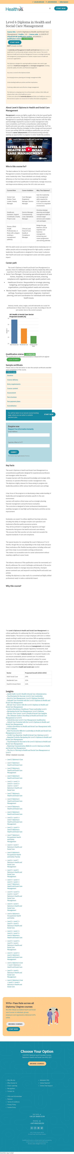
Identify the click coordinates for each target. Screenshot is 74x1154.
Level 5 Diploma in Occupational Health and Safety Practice (14, 855)
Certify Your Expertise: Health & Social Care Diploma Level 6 (28, 735)
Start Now (61, 8)
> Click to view (11, 372)
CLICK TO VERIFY (14, 359)
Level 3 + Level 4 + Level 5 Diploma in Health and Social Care (14, 829)
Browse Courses (15, 1024)
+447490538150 (52, 2)
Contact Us (10, 1091)
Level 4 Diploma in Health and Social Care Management (14, 801)
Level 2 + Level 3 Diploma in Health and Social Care (14, 847)
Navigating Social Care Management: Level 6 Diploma (25, 711)
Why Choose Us (12, 1083)
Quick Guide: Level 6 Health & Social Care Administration (26, 694)
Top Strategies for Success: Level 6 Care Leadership (25, 696)
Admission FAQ (44, 1080)
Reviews (10, 1099)
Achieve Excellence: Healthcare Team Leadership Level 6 (27, 709)
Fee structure (12, 397)
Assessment (11, 393)
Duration (10, 375)
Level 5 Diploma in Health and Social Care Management (14, 770)
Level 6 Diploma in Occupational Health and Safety (14, 916)
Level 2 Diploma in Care (15, 759)
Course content (12, 388)
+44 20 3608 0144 (37, 1116)
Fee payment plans (13, 401)
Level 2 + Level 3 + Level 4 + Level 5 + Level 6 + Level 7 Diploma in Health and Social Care (14, 786)
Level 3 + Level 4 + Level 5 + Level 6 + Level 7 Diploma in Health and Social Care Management (14, 884)
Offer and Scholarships (14, 1096)
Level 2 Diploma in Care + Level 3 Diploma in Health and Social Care (15, 965)
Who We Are (11, 1080)
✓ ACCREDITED (27, 39)
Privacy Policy (11, 1104)
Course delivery (12, 380)
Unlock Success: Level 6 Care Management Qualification (26, 720)
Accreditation (12, 406)
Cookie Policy (11, 1107)
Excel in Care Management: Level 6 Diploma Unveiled (25, 698)
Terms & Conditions (13, 1102)
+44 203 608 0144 (39, 2)
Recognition (11, 1088)
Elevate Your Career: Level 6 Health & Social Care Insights (27, 713)
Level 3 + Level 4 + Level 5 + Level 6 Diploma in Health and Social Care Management (14, 945)
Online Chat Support (46, 1086)
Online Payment (64, 2)
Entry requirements (13, 384)
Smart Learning (12, 1086)
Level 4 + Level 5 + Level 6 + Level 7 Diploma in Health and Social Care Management (14, 896)
